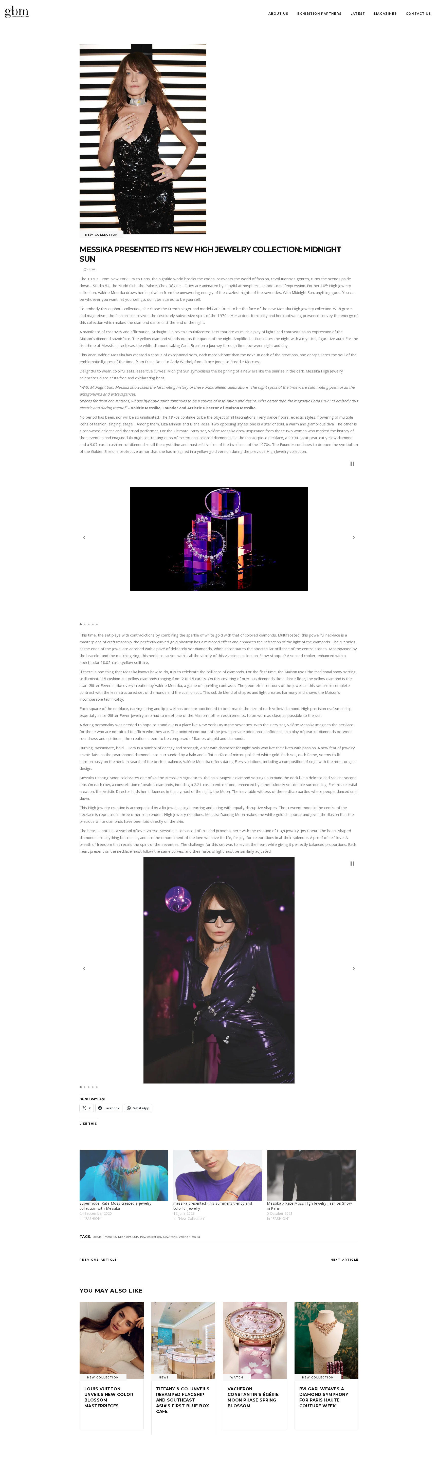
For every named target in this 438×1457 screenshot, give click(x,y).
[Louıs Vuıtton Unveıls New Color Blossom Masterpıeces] (112, 1340)
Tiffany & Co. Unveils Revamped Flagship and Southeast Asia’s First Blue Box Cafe (183, 1400)
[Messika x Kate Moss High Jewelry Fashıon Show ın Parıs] (311, 1175)
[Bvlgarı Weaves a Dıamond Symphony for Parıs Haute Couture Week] (327, 1340)
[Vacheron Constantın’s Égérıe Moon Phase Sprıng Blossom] (255, 1340)
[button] (84, 537)
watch (236, 1377)
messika (110, 1237)
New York (170, 1237)
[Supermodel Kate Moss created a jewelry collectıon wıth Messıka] (124, 1175)
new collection (150, 1237)
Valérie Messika (189, 1237)
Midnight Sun (128, 1237)
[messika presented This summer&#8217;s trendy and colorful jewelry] (217, 1175)
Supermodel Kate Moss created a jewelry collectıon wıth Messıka (115, 1206)
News (164, 1377)
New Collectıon (101, 234)
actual (97, 1237)
